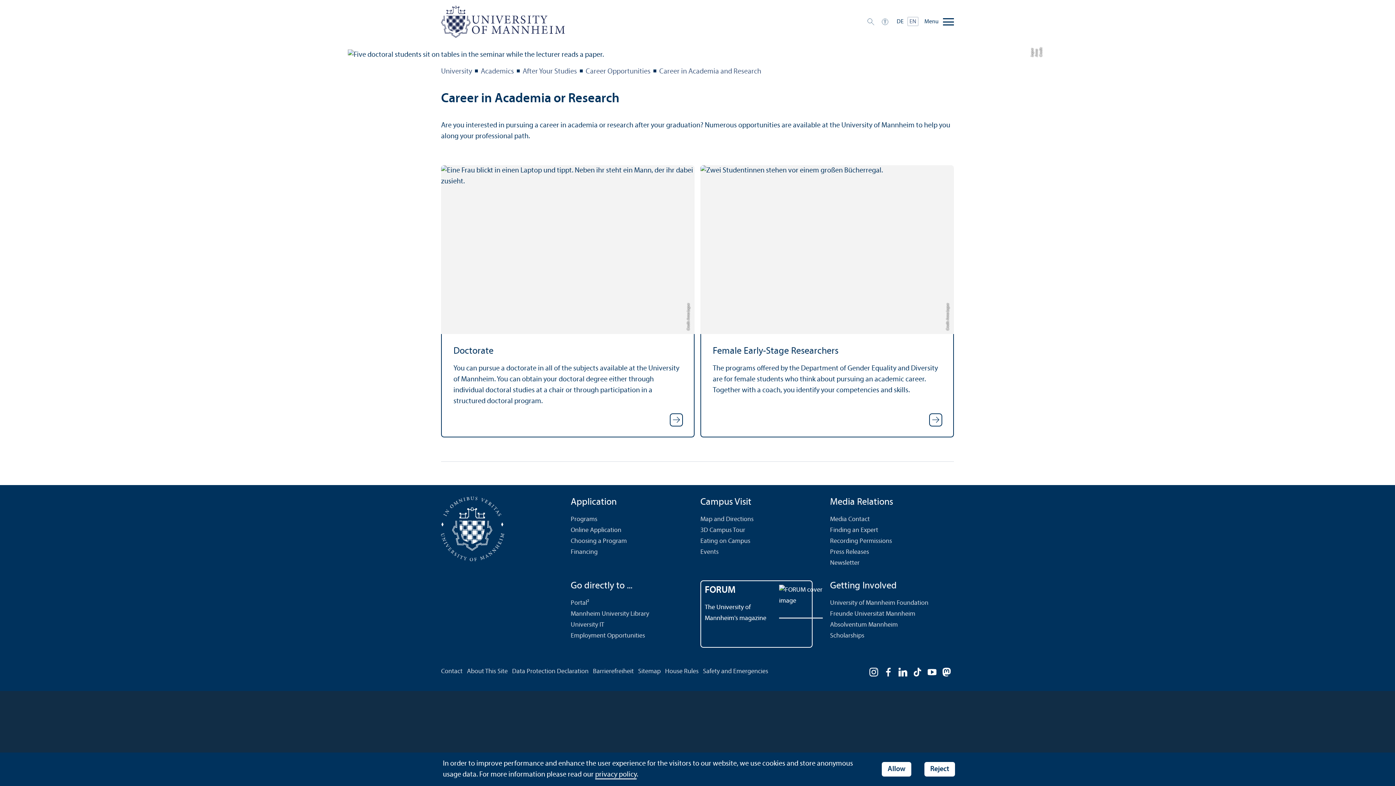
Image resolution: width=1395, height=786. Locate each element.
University (456, 71)
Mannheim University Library (610, 614)
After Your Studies (550, 71)
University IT (587, 625)
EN (912, 22)
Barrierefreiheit (613, 671)
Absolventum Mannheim (864, 625)
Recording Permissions (861, 541)
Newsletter (845, 563)
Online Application (596, 530)
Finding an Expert (854, 530)
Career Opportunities (618, 71)
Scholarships (847, 635)
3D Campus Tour (722, 530)
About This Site (487, 671)
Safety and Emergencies (735, 671)
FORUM (720, 590)
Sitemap (649, 671)
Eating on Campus (725, 541)
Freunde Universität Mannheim (872, 614)
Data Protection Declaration (550, 671)
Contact (452, 671)
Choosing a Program (599, 541)
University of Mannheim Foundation (879, 603)
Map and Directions (727, 519)
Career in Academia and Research (710, 71)
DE (900, 22)
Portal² (580, 603)
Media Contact (850, 519)
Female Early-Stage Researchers (775, 351)
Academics (497, 71)
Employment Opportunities (608, 635)
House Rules (682, 671)
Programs (584, 519)
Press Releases (849, 552)
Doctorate (473, 351)
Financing (584, 552)
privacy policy (616, 774)
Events (709, 552)
